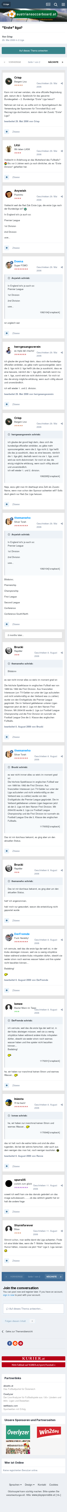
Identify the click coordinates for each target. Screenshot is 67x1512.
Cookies (53, 1484)
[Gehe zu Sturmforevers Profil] (8, 1229)
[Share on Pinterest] (20, 1343)
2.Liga (21, 40)
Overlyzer (8, 1394)
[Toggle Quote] (9, 278)
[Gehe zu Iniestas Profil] (8, 1102)
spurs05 (20, 1179)
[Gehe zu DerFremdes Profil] (8, 937)
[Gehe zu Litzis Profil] (8, 148)
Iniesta (19, 1099)
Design (29, 1484)
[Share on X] (4, 1343)
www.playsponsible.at (43, 1494)
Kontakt (42, 1484)
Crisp (10, 36)
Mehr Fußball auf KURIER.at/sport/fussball (33, 1365)
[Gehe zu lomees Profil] (8, 1007)
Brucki (18, 647)
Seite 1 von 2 (34, 61)
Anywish (20, 190)
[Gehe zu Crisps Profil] (8, 81)
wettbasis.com (10, 1405)
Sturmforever (23, 1225)
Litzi (17, 145)
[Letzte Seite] (62, 62)
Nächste (53, 62)
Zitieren (16, 131)
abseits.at (8, 1385)
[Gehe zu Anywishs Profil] (8, 194)
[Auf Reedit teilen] (15, 1343)
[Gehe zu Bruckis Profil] (8, 650)
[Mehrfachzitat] (6, 131)
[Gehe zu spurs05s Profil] (8, 1183)
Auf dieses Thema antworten (33, 50)
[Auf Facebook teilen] (9, 1343)
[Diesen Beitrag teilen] (62, 83)
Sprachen (14, 1484)
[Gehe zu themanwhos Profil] (8, 521)
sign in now (8, 1294)
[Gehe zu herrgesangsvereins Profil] (8, 350)
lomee (18, 1004)
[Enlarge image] (5, 163)
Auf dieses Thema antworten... (26, 1308)
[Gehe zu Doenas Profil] (8, 265)
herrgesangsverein (27, 346)
